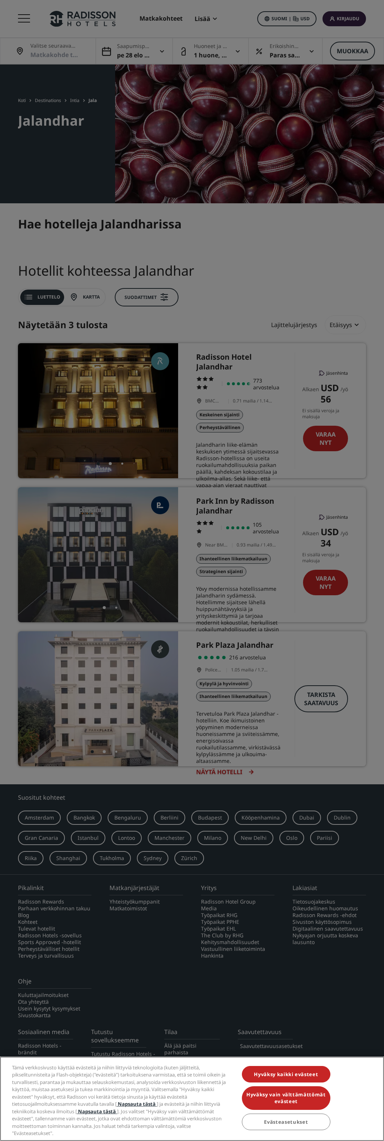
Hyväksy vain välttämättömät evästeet (286, 1098)
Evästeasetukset (286, 1121)
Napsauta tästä (137, 1103)
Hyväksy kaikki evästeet (286, 1074)
